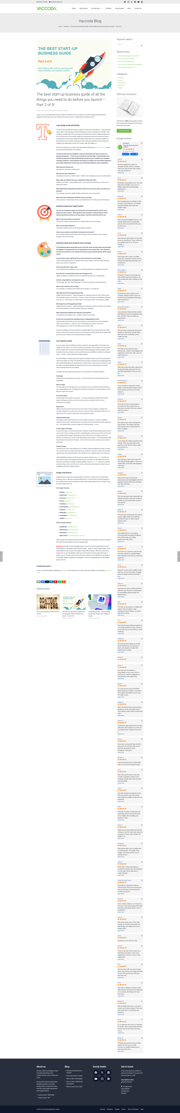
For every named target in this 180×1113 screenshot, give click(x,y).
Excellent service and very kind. (127, 940)
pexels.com (67, 501)
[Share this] (43, 581)
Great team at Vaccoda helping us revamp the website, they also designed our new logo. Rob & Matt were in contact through (130, 871)
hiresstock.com (71, 495)
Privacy (123, 1109)
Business (41, 110)
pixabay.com (68, 492)
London (48, 1075)
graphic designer (100, 147)
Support (66, 110)
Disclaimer (110, 1109)
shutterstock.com (73, 529)
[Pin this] (55, 581)
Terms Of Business (133, 1109)
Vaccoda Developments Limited (130, 146)
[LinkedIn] (135, 2)
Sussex (53, 1075)
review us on (133, 154)
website (99, 457)
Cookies (117, 1109)
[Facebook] (125, 2)
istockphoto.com (72, 527)
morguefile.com (71, 512)
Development (53, 110)
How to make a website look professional (130, 64)
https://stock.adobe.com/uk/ (76, 535)
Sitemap (102, 1109)
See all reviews (126, 154)
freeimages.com (72, 515)
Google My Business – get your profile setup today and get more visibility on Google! (99, 614)
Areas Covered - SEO (44, 1097)
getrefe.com (68, 518)
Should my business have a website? (129, 56)
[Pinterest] (141, 2)
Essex (38, 1077)
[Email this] (38, 581)
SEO (40, 1088)
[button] (100, 8)
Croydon (39, 1075)
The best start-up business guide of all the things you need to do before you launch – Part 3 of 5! (73, 614)
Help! (141, 1109)
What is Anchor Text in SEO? (126, 67)
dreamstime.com (72, 532)
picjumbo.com (70, 498)
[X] (131, 2)
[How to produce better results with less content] (48, 602)
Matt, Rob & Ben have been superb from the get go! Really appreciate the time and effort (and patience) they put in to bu (130, 371)
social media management (50, 1088)
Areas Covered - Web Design (46, 1095)
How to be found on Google (126, 58)
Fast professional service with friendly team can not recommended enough (129, 763)
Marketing (60, 110)
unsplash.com (70, 509)
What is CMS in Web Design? (126, 61)
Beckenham (46, 1073)
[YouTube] (138, 2)
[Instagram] (128, 2)
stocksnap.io (70, 504)
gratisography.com (74, 506)
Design (46, 110)
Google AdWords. (44, 1090)
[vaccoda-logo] (47, 8)
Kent (52, 1073)
